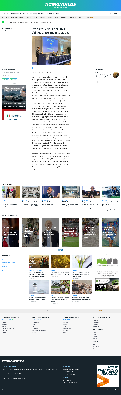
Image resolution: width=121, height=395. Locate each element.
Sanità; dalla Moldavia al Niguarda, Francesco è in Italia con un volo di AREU (30, 204)
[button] (113, 13)
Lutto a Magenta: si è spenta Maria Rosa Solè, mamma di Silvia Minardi (80, 274)
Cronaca (24, 200)
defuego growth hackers (111, 389)
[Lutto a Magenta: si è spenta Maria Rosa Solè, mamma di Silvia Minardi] (82, 261)
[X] (51, 177)
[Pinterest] (55, 177)
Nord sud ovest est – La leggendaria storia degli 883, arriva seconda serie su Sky (28, 22)
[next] (117, 22)
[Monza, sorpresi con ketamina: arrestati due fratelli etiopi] (39, 287)
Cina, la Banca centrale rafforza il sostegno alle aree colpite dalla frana (90, 232)
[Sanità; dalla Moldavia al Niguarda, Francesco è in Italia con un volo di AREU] (31, 192)
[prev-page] (96, 82)
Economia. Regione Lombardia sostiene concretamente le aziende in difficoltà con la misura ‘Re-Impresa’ (50, 206)
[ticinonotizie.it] (60, 4)
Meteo (52, 295)
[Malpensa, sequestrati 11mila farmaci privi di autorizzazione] (82, 287)
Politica (4, 200)
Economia (45, 200)
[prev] (114, 22)
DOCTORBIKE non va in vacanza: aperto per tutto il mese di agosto (70, 204)
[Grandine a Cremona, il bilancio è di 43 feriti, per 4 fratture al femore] (60, 287)
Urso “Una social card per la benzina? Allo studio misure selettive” (50, 232)
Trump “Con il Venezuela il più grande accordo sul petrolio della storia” (10, 232)
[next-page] (98, 82)
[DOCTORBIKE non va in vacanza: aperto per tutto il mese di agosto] (71, 192)
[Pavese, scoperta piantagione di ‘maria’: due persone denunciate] (60, 261)
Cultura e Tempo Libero (35, 270)
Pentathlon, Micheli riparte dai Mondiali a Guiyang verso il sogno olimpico (109, 232)
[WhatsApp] (59, 177)
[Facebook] (47, 177)
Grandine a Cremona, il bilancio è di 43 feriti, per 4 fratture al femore (60, 299)
